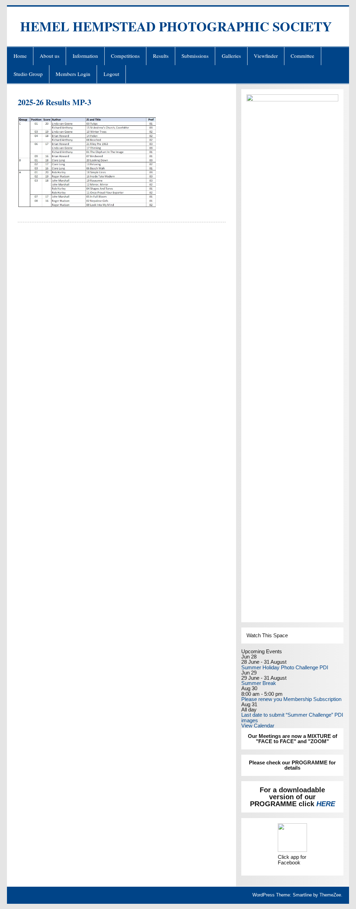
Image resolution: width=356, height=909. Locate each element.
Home (20, 55)
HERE (325, 804)
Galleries (231, 55)
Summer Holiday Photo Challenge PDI (284, 667)
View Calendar (257, 726)
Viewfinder (266, 55)
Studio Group (28, 73)
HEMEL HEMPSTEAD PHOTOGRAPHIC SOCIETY (176, 26)
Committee (302, 55)
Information (85, 55)
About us (49, 55)
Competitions (125, 55)
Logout (111, 73)
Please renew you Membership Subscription (291, 699)
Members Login (73, 73)
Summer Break (258, 683)
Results (161, 55)
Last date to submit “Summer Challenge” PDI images (292, 717)
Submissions (195, 55)
